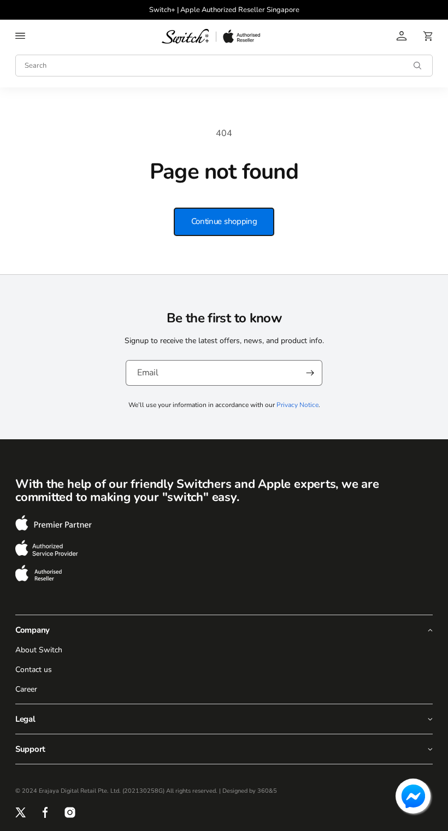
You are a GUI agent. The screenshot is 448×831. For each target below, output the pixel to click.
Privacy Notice (297, 404)
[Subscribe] (310, 373)
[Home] (211, 36)
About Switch (38, 650)
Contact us (33, 669)
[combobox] (224, 65)
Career (26, 689)
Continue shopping (224, 221)
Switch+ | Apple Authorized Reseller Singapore (224, 10)
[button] (20, 36)
